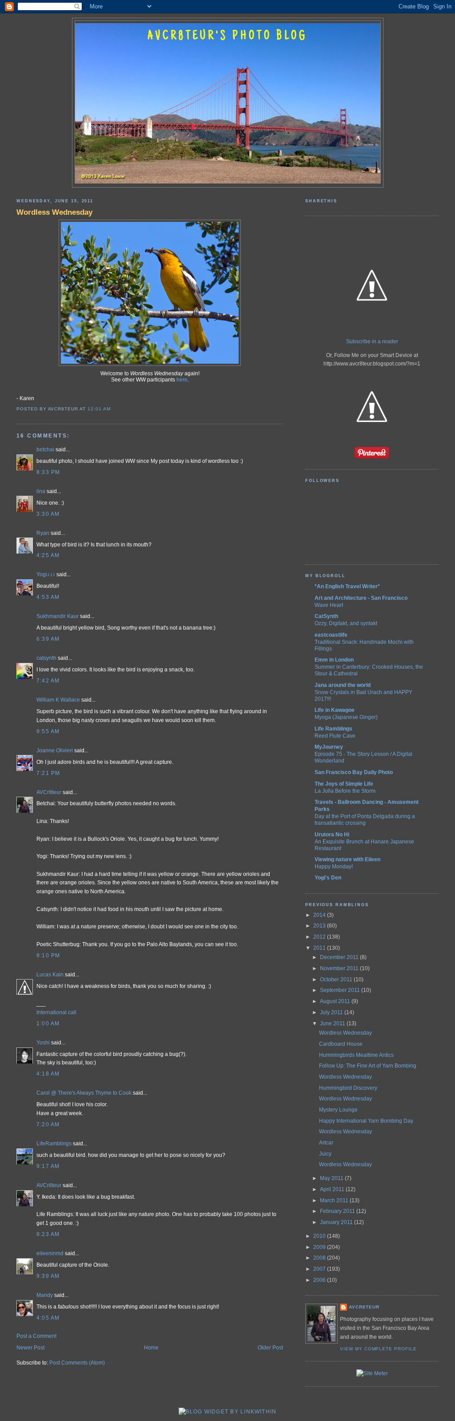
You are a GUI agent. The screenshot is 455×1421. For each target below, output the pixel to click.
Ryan (42, 533)
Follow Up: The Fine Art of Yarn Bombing (367, 1066)
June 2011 (333, 1023)
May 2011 (332, 1178)
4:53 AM (48, 597)
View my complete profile (378, 1348)
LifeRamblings (54, 1143)
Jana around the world (343, 685)
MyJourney (329, 747)
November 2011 (340, 968)
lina (40, 491)
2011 (320, 948)
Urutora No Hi (332, 834)
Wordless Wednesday (54, 212)
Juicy (325, 1154)
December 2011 (340, 957)
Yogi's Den (328, 878)
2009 (320, 1247)
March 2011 (335, 1200)
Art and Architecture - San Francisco (361, 598)
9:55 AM (48, 731)
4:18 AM (48, 1074)
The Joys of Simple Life (344, 784)
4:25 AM (48, 555)
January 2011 (337, 1222)
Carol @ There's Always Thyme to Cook (84, 1093)
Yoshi (43, 1043)
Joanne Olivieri (54, 750)
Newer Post (30, 1348)
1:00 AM (48, 1023)
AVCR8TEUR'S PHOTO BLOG (227, 36)
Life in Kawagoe (335, 710)
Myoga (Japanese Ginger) (346, 717)
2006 (320, 1280)
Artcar (326, 1143)
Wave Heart (329, 605)
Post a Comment (36, 1336)
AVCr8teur (48, 792)
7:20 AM (48, 1124)
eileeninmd (50, 1253)
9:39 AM (48, 1276)
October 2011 (337, 979)
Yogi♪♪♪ (45, 574)
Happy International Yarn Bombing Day (366, 1121)
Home (151, 1348)
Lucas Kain (50, 974)
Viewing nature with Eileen (347, 859)
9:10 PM (48, 955)
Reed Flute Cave (335, 736)
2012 (320, 937)
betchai (45, 449)
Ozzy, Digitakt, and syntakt (346, 623)
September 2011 (340, 990)
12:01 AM (99, 408)
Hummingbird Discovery (348, 1088)
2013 (320, 926)
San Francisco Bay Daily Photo (354, 772)
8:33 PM (48, 472)
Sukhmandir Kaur (57, 616)
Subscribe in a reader (372, 341)
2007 (320, 1269)
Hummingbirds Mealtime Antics (356, 1055)
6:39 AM (48, 639)
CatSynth (326, 616)
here (182, 380)
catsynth (46, 658)
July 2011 (332, 1012)
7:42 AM (48, 681)
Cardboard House (341, 1044)
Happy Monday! (334, 866)
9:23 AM (48, 1234)
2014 (320, 915)
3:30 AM (48, 514)
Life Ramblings (333, 729)
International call (56, 1012)
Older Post (270, 1348)
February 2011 (338, 1211)
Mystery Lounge (338, 1110)
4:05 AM (48, 1318)
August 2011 (335, 1001)
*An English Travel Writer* (347, 586)
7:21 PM (48, 773)
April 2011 (333, 1189)
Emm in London (334, 660)
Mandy (44, 1295)
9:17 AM (48, 1166)
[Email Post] (113, 408)
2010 (320, 1236)
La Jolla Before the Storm (345, 791)
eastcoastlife (331, 635)
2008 (320, 1258)
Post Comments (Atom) (77, 1363)
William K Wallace (58, 700)
